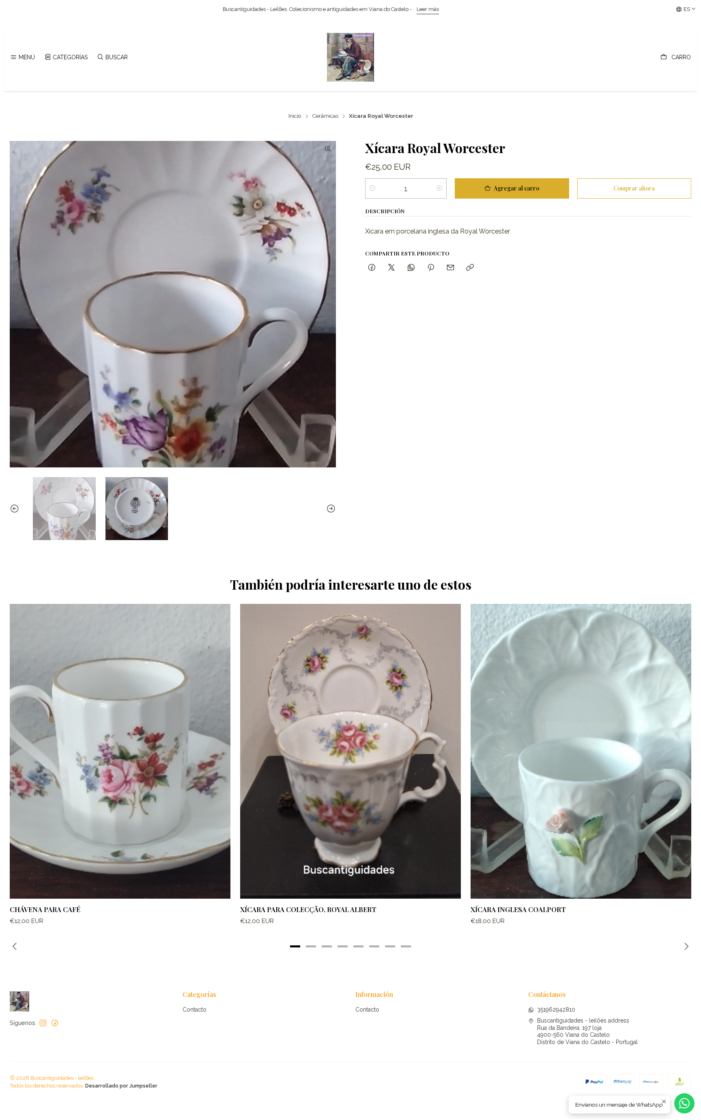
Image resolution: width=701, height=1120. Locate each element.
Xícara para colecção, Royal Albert (308, 909)
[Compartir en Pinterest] (431, 268)
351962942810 (556, 1009)
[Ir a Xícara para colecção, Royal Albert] (350, 751)
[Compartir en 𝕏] (391, 268)
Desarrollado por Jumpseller (121, 1086)
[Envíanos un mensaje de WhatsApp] (684, 1103)
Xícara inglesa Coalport (518, 909)
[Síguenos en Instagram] (43, 1023)
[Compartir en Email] (450, 268)
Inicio (294, 116)
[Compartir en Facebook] (371, 268)
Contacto (194, 1009)
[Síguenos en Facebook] (55, 1023)
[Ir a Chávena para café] (120, 751)
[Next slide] (330, 508)
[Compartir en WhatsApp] (411, 268)
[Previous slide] (16, 508)
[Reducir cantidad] (372, 188)
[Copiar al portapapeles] (470, 268)
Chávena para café (45, 909)
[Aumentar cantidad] (439, 188)
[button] (295, 946)
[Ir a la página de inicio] (350, 57)
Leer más (263, 9)
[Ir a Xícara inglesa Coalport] (581, 751)
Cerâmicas (325, 116)
